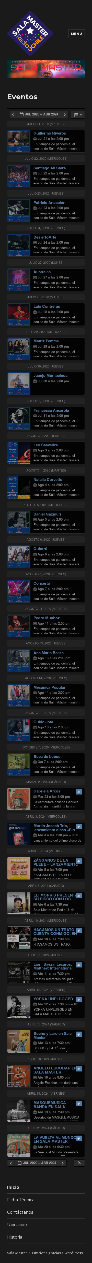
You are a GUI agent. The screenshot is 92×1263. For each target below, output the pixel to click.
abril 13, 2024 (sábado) (46, 1024)
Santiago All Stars (49, 168)
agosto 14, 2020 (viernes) (46, 678)
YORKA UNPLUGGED (53, 999)
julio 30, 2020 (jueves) (46, 366)
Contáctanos (20, 1212)
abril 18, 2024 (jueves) (46, 1058)
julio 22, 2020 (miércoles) (46, 158)
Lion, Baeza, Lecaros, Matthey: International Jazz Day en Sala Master (55, 968)
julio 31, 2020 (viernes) (46, 401)
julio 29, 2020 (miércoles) (46, 331)
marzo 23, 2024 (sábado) (46, 782)
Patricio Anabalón (49, 202)
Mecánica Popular (49, 687)
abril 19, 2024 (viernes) (46, 1093)
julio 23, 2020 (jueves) (46, 193)
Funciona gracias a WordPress (57, 1253)
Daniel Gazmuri (47, 514)
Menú (76, 34)
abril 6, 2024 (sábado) (46, 885)
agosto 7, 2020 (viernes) (46, 574)
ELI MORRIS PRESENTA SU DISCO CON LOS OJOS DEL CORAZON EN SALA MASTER (56, 901)
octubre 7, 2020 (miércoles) (46, 747)
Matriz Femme (46, 341)
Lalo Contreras (46, 306)
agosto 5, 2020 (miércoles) (46, 505)
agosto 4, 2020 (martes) (46, 470)
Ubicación (17, 1224)
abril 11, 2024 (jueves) (46, 955)
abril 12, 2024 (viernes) (46, 989)
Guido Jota (43, 722)
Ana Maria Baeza (48, 652)
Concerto (41, 583)
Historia (14, 1237)
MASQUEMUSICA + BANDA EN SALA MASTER (51, 1106)
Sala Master (17, 1253)
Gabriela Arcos (46, 791)
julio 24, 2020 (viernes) (46, 228)
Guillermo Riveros (49, 133)
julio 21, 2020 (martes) (46, 124)
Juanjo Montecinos (50, 375)
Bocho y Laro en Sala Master (52, 1035)
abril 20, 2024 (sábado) (46, 1128)
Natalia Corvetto (47, 479)
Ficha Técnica (20, 1199)
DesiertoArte (44, 237)
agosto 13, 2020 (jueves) (46, 643)
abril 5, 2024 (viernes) (46, 851)
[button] (79, 1163)
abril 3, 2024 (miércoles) (46, 816)
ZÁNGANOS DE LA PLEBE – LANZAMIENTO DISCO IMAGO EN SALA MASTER (55, 866)
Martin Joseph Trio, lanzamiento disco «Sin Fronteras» (54, 829)
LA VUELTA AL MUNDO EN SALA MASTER (54, 1139)
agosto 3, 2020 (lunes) (46, 435)
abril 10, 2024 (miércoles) (46, 920)
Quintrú (40, 548)
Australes (42, 271)
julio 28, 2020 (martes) (46, 297)
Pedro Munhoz (46, 618)
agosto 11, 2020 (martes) (46, 608)
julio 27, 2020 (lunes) (46, 262)
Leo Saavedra (45, 445)
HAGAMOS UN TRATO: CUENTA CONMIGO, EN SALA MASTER (55, 933)
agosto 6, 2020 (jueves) (46, 539)
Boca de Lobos (46, 756)
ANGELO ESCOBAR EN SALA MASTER (55, 1070)
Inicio (13, 1187)
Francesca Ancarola (51, 410)
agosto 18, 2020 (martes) (46, 712)
